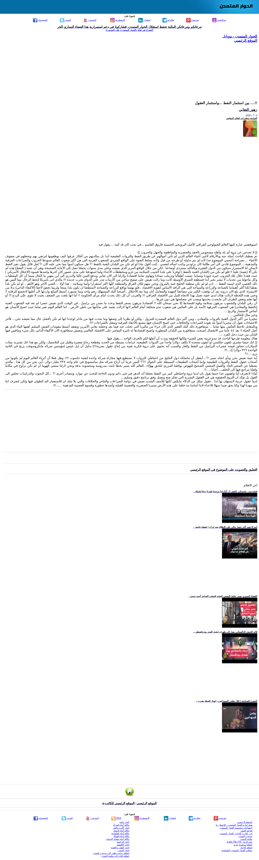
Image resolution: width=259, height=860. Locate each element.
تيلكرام (170, 20)
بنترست (195, 20)
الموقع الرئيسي (245, 40)
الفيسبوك (42, 20)
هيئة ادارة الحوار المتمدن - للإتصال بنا (234, 825)
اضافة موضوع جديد (243, 844)
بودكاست (221, 20)
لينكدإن (146, 20)
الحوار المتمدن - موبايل (239, 36)
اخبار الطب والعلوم (120, 847)
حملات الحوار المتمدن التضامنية (236, 850)
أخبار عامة (124, 822)
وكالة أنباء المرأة (121, 825)
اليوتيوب (92, 20)
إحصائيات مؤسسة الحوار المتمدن (236, 827)
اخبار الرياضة (123, 842)
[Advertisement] (151, 67)
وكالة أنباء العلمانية (120, 833)
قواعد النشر (246, 830)
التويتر (67, 20)
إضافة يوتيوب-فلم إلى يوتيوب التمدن (111, 853)
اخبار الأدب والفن (121, 827)
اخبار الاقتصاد (123, 844)
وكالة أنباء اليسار (121, 830)
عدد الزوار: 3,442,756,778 (239, 842)
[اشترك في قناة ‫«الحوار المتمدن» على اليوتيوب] (129, 30)
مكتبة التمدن (246, 839)
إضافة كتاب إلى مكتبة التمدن (115, 856)
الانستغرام (120, 20)
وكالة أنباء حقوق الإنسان (117, 839)
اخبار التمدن (123, 850)
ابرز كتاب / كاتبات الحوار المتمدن (235, 833)
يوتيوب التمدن (245, 836)
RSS (118, 818)
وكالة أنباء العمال (121, 836)
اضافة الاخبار (246, 847)
